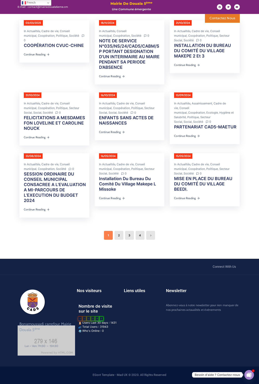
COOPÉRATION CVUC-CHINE (54, 45)
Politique (62, 35)
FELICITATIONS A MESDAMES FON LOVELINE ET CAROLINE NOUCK (54, 123)
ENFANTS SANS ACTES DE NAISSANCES (126, 120)
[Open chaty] (249, 375)
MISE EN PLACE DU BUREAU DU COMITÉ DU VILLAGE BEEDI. (203, 184)
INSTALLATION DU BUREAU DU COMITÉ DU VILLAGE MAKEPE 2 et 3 (202, 51)
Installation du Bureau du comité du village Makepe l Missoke (127, 184)
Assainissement (202, 103)
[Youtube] (237, 7)
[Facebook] (219, 7)
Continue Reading (34, 54)
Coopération (46, 35)
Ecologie (212, 112)
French (31, 2)
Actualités (33, 31)
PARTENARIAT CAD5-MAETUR (205, 126)
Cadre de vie (49, 31)
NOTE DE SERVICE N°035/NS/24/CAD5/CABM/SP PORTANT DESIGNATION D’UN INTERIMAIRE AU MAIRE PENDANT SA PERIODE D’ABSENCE (129, 54)
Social (37, 112)
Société (74, 35)
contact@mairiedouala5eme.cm (47, 6)
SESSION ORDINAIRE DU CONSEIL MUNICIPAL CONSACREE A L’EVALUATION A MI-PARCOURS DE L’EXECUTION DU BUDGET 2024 (55, 187)
